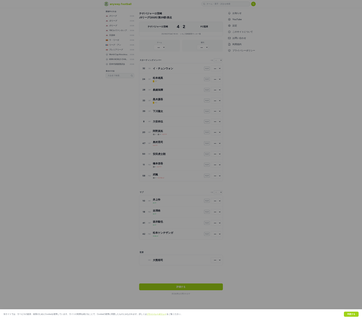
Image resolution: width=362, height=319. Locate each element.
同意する (351, 314)
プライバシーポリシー (157, 314)
